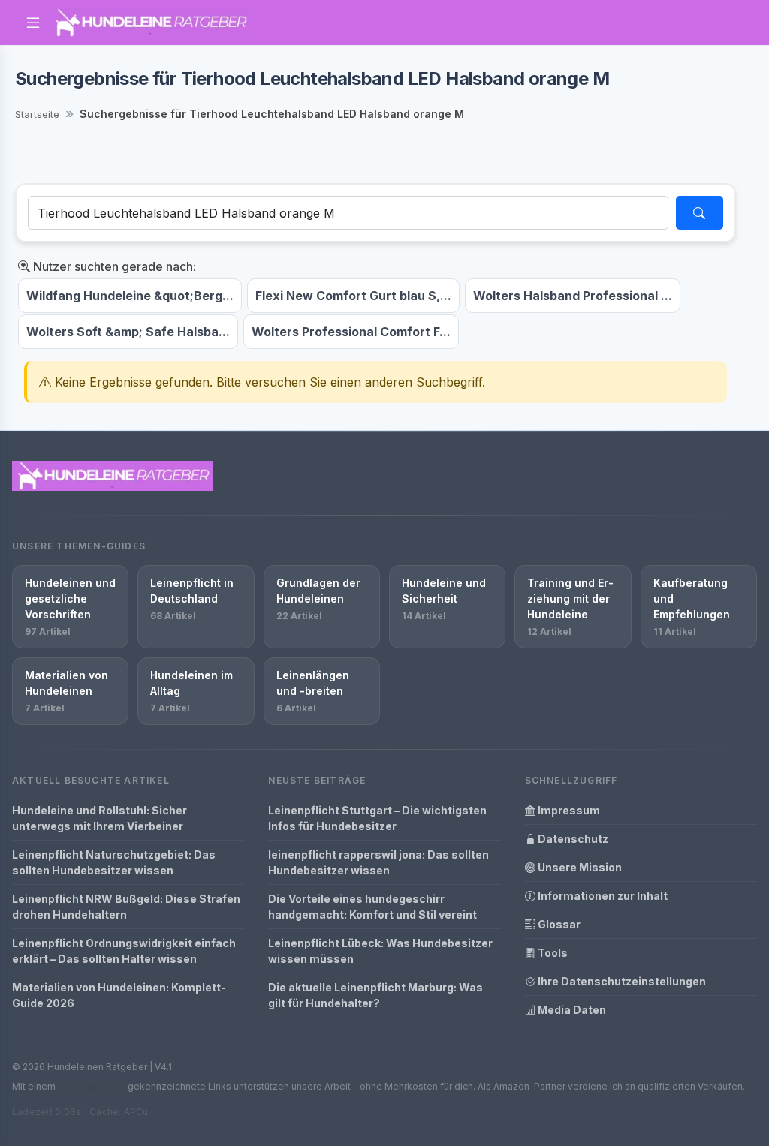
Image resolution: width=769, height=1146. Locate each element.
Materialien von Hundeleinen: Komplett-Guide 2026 (119, 995)
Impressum (567, 810)
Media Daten (570, 1009)
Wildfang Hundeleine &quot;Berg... (130, 295)
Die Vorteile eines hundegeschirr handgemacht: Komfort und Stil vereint (372, 906)
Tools (551, 952)
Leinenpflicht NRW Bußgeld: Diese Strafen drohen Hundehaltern (126, 906)
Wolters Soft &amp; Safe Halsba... (128, 331)
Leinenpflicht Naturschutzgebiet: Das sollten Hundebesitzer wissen (114, 862)
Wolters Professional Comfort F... (351, 331)
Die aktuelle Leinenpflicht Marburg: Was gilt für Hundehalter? (375, 995)
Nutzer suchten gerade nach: (113, 266)
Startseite (37, 114)
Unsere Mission (578, 867)
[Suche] (699, 213)
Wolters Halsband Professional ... (572, 295)
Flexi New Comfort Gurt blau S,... (353, 295)
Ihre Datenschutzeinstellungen (620, 981)
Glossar (558, 924)
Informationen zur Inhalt (601, 895)
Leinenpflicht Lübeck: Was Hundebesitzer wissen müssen (380, 951)
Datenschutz (571, 838)
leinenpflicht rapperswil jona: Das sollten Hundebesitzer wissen (378, 862)
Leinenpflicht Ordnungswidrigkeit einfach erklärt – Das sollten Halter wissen (124, 951)
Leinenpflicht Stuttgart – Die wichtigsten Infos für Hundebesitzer (377, 818)
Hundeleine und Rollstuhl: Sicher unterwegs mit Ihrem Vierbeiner (99, 818)
